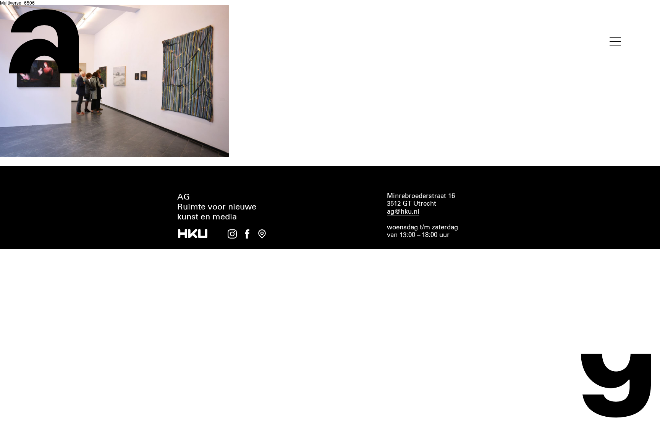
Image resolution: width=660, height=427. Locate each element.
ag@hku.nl (403, 212)
